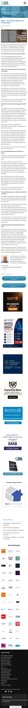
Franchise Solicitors (5, 675)
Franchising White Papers (6, 657)
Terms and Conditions (6, 685)
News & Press (4, 668)
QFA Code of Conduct (6, 658)
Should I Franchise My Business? (11, 527)
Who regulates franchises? (7, 655)
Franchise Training (5, 677)
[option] (14, 497)
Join (2, 666)
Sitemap (3, 683)
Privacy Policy (4, 682)
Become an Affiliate (5, 663)
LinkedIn (4, 269)
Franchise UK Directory (6, 669)
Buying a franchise (5, 660)
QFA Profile (5, 265)
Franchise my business (6, 661)
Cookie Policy (4, 680)
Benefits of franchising (6, 665)
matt (2, 27)
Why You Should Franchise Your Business (13, 530)
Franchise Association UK (7, 12)
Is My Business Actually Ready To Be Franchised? (12, 524)
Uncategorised (9, 274)
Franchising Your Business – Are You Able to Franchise (13, 538)
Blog (16, 12)
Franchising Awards (5, 672)
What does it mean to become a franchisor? (11, 533)
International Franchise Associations (9, 679)
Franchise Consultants (6, 674)
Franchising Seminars (6, 671)
